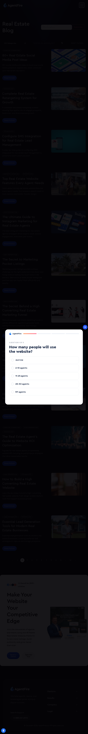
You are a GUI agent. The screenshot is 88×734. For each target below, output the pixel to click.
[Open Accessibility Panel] (3, 730)
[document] (44, 367)
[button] (85, 327)
